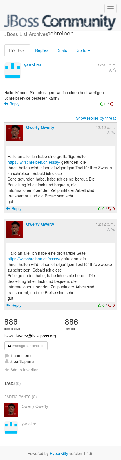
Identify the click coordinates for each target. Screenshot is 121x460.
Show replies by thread (96, 118)
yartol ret (32, 65)
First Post (17, 50)
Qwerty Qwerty (40, 127)
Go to (82, 50)
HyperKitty (59, 453)
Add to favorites (24, 369)
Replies (41, 50)
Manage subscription (28, 345)
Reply (13, 103)
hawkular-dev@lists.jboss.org (30, 336)
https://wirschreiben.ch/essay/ (34, 162)
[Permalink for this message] (115, 70)
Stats (62, 50)
